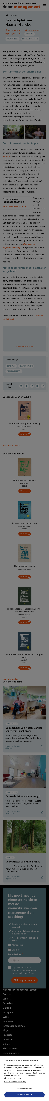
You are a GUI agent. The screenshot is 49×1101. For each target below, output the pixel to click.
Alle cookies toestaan (24, 1095)
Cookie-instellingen (24, 1088)
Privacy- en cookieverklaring (15, 1081)
